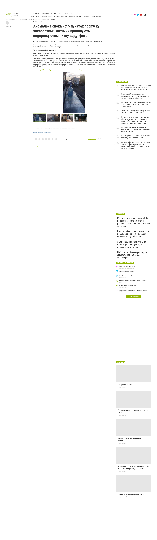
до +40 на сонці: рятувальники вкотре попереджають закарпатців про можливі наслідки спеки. (69, 70)
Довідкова (79, 16)
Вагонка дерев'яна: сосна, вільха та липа (133, 411)
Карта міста (72, 16)
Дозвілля (68, 13)
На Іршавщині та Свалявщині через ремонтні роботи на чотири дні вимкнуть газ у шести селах (136, 129)
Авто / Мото (64, 16)
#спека (35, 132)
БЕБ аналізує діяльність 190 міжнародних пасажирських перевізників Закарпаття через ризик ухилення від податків (136, 88)
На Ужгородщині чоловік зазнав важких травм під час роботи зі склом (135, 137)
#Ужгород (40, 132)
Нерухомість (57, 16)
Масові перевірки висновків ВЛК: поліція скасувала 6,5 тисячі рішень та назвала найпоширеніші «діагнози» (133, 222)
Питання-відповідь (96, 16)
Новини (46, 13)
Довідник (57, 13)
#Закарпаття (47, 132)
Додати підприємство (133, 296)
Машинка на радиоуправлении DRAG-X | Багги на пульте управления (133, 467)
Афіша (32, 16)
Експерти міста (86, 16)
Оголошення (44, 16)
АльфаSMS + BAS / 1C (127, 384)
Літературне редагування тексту (131, 494)
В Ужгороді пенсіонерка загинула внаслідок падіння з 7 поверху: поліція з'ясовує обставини (133, 234)
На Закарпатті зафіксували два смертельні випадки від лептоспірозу (132, 255)
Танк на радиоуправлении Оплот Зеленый (131, 439)
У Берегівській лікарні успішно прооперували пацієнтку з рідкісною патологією (131, 244)
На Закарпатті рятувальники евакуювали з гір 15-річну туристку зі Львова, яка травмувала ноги (136, 104)
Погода (50, 16)
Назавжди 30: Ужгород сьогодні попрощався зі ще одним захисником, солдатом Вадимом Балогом (135, 96)
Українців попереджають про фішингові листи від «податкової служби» (135, 112)
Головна (36, 13)
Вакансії (37, 16)
